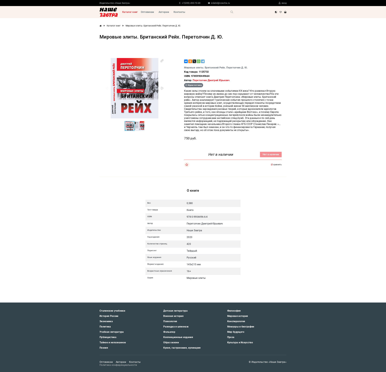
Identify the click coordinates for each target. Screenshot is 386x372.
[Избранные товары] (280, 12)
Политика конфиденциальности (118, 365)
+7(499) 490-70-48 (191, 3)
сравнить (277, 165)
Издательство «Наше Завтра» (115, 3)
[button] (162, 60)
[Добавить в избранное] (186, 164)
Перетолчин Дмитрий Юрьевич (211, 80)
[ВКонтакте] (186, 61)
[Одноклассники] (190, 61)
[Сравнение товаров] (276, 12)
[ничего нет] (285, 12)
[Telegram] (203, 61)
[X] (194, 61)
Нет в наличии (271, 154)
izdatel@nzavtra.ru (220, 3)
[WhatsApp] (198, 61)
